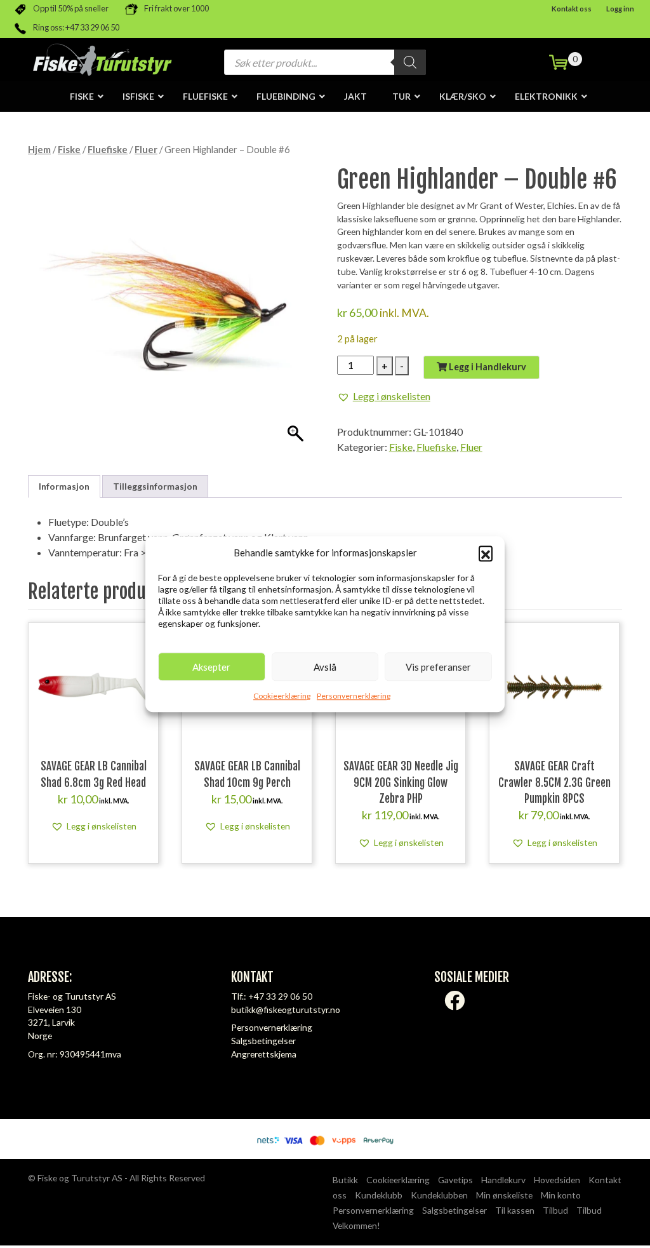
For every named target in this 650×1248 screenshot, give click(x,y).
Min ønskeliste (504, 1195)
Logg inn (620, 8)
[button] (485, 552)
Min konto (561, 1195)
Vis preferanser (438, 667)
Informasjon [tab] (64, 486)
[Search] (410, 62)
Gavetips (455, 1179)
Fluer (146, 149)
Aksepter (211, 667)
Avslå (325, 667)
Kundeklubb (378, 1195)
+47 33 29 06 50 (280, 996)
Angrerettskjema (263, 1054)
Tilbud (555, 1210)
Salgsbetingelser (263, 1040)
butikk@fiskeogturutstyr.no (285, 1009)
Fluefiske (108, 149)
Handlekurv (503, 1179)
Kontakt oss (572, 8)
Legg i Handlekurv (486, 366)
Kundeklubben (439, 1195)
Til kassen (514, 1210)
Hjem (39, 149)
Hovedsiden (557, 1179)
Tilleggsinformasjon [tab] (155, 486)
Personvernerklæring (353, 696)
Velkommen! (356, 1225)
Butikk (345, 1179)
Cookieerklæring (281, 696)
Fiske (69, 149)
